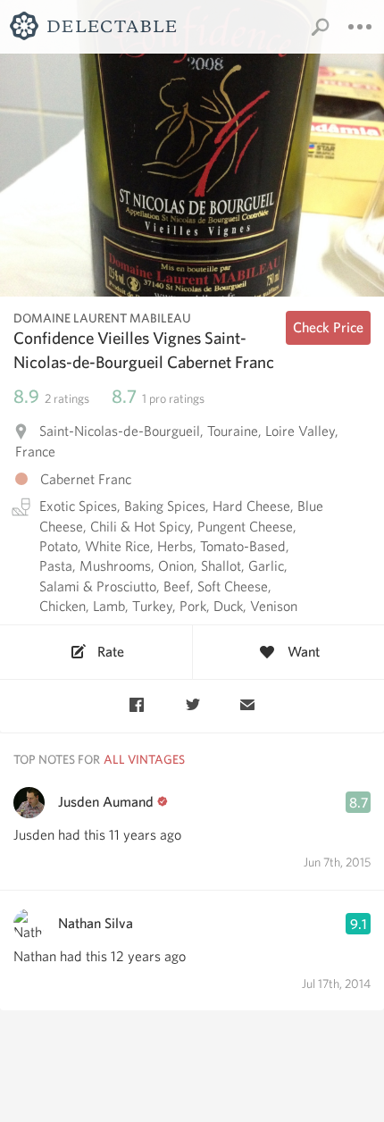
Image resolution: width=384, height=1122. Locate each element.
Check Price (328, 327)
